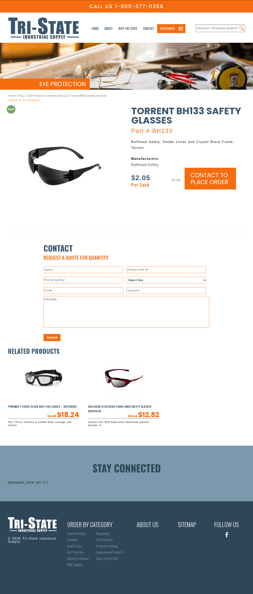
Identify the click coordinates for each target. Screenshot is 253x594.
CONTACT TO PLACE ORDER (209, 178)
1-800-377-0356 (139, 6)
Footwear (72, 540)
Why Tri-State (127, 28)
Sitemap (187, 524)
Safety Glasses (57, 96)
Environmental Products (109, 552)
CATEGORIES (167, 28)
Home (95, 28)
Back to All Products (25, 100)
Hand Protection (76, 533)
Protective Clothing (107, 546)
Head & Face (74, 546)
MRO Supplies (75, 564)
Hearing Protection (78, 558)
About (108, 28)
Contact (148, 28)
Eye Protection (37, 96)
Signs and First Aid (106, 558)
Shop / (23, 96)
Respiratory (103, 533)
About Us (147, 524)
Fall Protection (104, 540)
